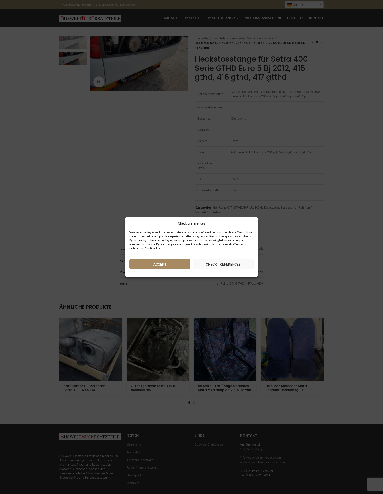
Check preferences (223, 264)
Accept (159, 264)
